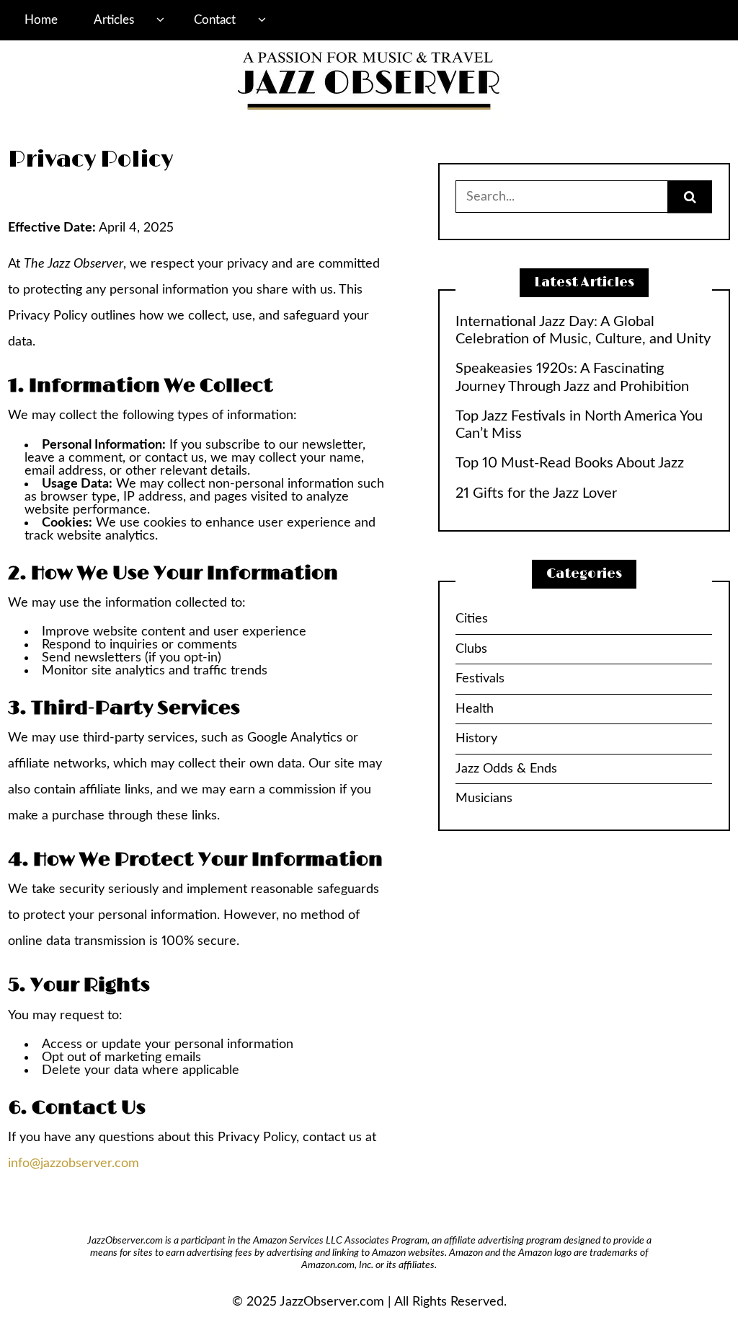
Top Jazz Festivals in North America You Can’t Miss (579, 425)
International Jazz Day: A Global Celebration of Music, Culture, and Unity (583, 330)
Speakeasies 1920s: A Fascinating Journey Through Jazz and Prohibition (572, 377)
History (476, 738)
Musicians (483, 798)
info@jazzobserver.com (73, 1163)
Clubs (471, 649)
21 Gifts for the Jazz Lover (536, 493)
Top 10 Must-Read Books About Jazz (569, 463)
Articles (114, 20)
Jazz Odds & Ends (506, 768)
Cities (471, 618)
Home (41, 20)
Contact (215, 20)
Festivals (479, 678)
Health (474, 709)
